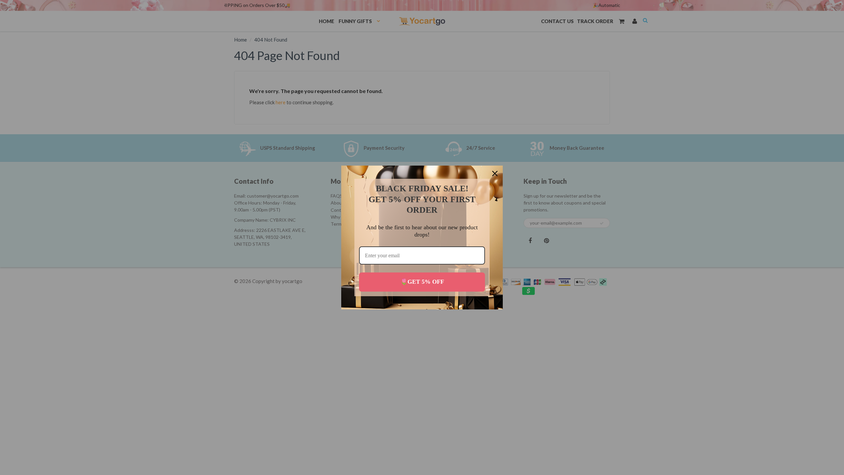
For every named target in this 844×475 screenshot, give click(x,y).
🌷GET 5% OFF (422, 281)
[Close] (495, 173)
